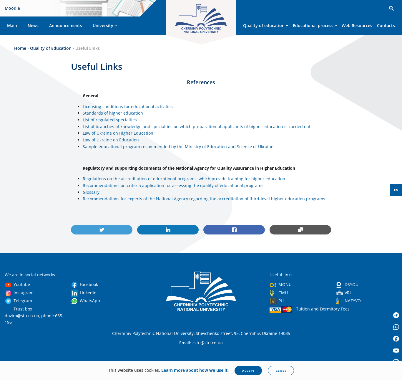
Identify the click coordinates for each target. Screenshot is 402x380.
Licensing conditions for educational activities (128, 106)
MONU (285, 284)
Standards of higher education (113, 113)
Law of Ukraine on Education (111, 140)
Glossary (91, 192)
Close (281, 371)
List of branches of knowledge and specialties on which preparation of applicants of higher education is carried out (196, 126)
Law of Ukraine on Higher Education (118, 133)
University (103, 25)
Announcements (65, 25)
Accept (248, 371)
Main (12, 25)
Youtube (22, 284)
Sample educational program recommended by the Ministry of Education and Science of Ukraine (178, 146)
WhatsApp (90, 300)
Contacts (386, 25)
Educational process (313, 25)
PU (281, 300)
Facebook (89, 284)
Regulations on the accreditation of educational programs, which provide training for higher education (184, 178)
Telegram (23, 300)
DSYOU (351, 284)
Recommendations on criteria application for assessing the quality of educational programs (173, 185)
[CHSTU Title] (201, 19)
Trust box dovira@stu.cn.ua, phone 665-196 (34, 315)
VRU (349, 292)
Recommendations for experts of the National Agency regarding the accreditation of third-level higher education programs (204, 198)
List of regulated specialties (110, 120)
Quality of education (264, 25)
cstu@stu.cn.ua (207, 343)
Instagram (24, 292)
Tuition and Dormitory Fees (323, 309)
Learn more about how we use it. (195, 370)
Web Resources (357, 25)
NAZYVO (353, 300)
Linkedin (88, 292)
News (33, 25)
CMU (283, 292)
